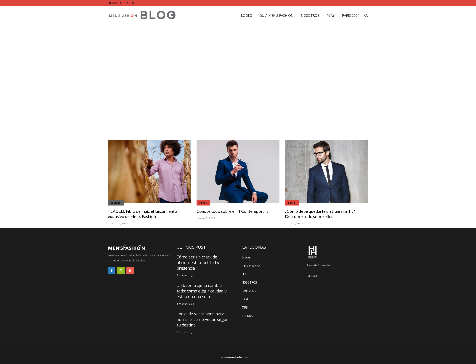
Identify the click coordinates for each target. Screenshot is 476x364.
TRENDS (247, 316)
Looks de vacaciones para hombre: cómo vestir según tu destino (203, 319)
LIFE (244, 274)
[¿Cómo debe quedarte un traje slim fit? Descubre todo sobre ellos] (326, 171)
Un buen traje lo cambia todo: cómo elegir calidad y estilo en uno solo (202, 291)
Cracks (246, 257)
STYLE (246, 299)
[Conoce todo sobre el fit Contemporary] (238, 171)
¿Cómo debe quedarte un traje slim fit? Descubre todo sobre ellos (320, 214)
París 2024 (249, 291)
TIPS (245, 308)
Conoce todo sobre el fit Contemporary (232, 211)
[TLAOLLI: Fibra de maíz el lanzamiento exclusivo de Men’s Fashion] (149, 171)
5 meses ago (185, 303)
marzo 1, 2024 (294, 223)
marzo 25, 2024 (118, 223)
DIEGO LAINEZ (251, 266)
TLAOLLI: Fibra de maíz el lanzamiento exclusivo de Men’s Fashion (142, 214)
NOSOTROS (249, 282)
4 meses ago (185, 275)
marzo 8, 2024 (206, 218)
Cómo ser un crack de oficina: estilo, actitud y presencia (198, 262)
